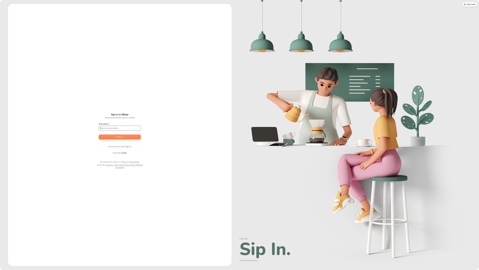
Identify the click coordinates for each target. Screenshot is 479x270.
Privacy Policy (134, 162)
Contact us (109, 165)
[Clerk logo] (124, 153)
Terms (124, 162)
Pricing (132, 165)
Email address (104, 124)
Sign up (128, 147)
